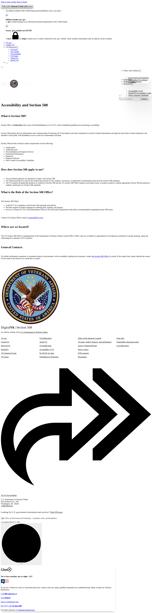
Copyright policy (122, 346)
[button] (78, 8)
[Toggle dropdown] (17, 47)
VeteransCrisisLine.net (26, 610)
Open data (120, 338)
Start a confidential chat (10, 602)
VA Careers (14, 52)
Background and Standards (138, 78)
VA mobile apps (45, 346)
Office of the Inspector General (89, 338)
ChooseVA (5, 342)
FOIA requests (83, 353)
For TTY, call (11, 606)
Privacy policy (83, 350)
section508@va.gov (35, 218)
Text (5, 598)
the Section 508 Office (100, 256)
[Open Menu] (120, 95)
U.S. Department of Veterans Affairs (34, 332)
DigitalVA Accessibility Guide (139, 93)
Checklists (132, 82)
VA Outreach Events (8, 353)
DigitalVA (5, 350)
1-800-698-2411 (7, 506)
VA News (14, 50)
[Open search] (120, 97)
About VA (14, 58)
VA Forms (14, 56)
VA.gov (9, 43)
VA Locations (15, 54)
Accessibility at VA (135, 91)
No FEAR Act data (46, 353)
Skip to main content (8, 2)
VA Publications (45, 338)
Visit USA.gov (56, 512)
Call (9, 594)
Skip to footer (22, 2)
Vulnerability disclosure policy (127, 342)
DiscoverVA (5, 346)
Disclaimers (82, 357)
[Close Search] (149, 99)
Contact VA (10, 45)
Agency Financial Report (87, 346)
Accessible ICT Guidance (138, 80)
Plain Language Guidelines (138, 95)
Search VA (14, 60)
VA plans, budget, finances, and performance (95, 342)
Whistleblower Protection (48, 357)
